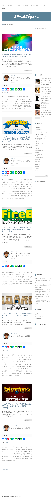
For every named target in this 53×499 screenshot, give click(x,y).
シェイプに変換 (7, 186)
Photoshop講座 (10, 179)
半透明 (8, 105)
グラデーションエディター (21, 98)
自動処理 (37, 166)
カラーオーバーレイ (24, 182)
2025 (27, 96)
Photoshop (4, 98)
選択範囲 (37, 170)
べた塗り (20, 364)
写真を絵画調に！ (39, 154)
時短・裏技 (17, 195)
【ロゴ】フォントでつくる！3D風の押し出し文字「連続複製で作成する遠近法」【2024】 (16, 139)
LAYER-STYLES (34, 5)
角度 (25, 106)
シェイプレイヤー (15, 186)
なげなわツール (21, 361)
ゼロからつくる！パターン (41, 138)
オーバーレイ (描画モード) (18, 274)
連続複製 (29, 197)
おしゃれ (23, 181)
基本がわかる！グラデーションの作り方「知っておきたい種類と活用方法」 (43, 280)
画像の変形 (37, 163)
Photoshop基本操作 (11, 96)
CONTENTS (10, 5)
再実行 (25, 370)
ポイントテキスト (24, 189)
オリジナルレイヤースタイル (41, 132)
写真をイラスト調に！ (40, 150)
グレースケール (7, 101)
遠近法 (3, 198)
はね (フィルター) (15, 362)
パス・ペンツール (39, 141)
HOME (3, 5)
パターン (8, 362)
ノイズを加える (15, 453)
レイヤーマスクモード (26, 368)
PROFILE (43, 5)
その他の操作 (19, 96)
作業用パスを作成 (7, 456)
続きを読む (28, 70)
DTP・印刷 (37, 127)
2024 (27, 179)
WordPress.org (38, 318)
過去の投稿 (5, 469)
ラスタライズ (13, 366)
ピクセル (22, 362)
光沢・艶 (7, 193)
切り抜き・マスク (39, 155)
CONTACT (4, 8)
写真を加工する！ (39, 152)
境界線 (20, 281)
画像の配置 (37, 164)
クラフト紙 (22, 355)
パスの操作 (28, 188)
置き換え (28, 373)
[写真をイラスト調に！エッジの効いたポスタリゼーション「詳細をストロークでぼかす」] (37, 92)
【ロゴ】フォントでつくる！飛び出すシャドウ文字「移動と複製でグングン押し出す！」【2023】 (17, 229)
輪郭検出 (27, 458)
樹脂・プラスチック (25, 195)
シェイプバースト (15, 101)
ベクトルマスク (8, 454)
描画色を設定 (7, 371)
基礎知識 (26, 105)
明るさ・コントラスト (24, 371)
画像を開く (7, 197)
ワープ (27, 191)
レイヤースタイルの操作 (40, 147)
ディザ (5, 103)
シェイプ (22, 184)
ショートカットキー (24, 186)
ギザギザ (17, 355)
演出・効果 (37, 159)
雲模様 (7, 375)
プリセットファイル (12, 103)
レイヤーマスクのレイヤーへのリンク (12, 368)
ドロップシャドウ (21, 188)
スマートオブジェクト (9, 359)
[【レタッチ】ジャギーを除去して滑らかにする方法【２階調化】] (37, 101)
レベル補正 (4, 370)
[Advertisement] (43, 50)
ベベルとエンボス (15, 189)
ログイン (37, 313)
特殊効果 (14, 373)
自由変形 (21, 197)
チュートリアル (10, 277)
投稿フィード (38, 314)
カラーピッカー (10, 98)
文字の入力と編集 (39, 157)
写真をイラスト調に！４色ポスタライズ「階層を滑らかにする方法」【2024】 (43, 296)
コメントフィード (39, 316)
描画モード (6, 106)
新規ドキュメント (13, 106)
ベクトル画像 (14, 364)
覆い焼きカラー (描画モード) (15, 458)
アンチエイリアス (16, 181)
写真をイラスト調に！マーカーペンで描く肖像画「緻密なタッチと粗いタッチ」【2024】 (43, 291)
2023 (27, 272)
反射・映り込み (17, 193)
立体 (17, 197)
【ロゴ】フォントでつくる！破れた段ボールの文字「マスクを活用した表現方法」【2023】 (17, 315)
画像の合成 (37, 161)
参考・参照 (12, 105)
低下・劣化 (20, 370)
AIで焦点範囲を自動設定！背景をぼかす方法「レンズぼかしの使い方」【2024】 (43, 302)
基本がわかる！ (19, 105)
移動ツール (20, 106)
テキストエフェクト (12, 188)
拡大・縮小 (25, 281)
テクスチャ (6, 361)
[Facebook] (3, 85)
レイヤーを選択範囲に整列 (13, 191)
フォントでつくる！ (19, 179)
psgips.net (13, 82)
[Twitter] (4, 85)
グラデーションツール (16, 99)
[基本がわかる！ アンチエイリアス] (37, 108)
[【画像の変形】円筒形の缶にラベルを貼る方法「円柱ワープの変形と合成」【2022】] (37, 83)
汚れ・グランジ (8, 373)
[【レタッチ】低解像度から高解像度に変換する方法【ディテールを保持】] (37, 115)
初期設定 (11, 193)
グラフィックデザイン (40, 134)
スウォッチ (22, 101)
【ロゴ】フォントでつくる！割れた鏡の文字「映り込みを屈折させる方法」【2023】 (17, 406)
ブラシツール (7, 364)
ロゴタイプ (22, 191)
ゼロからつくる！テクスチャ (41, 136)
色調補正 (37, 168)
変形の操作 (24, 193)
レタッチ (37, 148)
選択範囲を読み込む (10, 198)
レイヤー (37, 145)
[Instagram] (6, 85)
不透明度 (28, 103)
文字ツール (6, 195)
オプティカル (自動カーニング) (12, 182)
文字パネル (12, 195)
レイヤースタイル (21, 103)
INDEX (18, 5)
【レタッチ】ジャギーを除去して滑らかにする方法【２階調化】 (46, 98)
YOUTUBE (25, 5)
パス (21, 453)
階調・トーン (11, 108)
